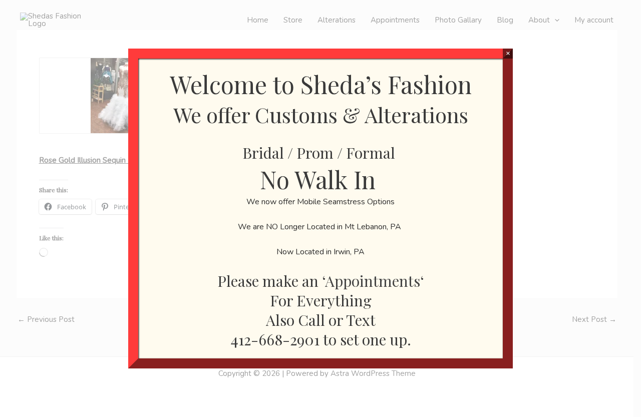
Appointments (372, 281)
